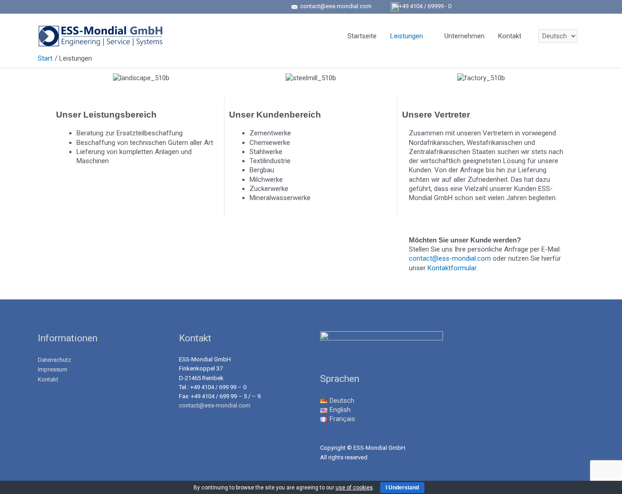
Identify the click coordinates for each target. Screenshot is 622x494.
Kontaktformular (452, 268)
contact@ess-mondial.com (335, 6)
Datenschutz (54, 359)
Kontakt (509, 36)
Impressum (52, 369)
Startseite (362, 36)
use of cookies (354, 487)
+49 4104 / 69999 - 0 (425, 6)
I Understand (402, 487)
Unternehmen (464, 36)
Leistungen (406, 36)
